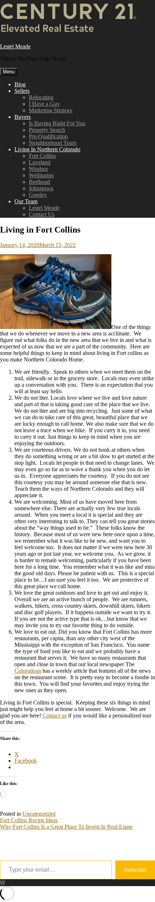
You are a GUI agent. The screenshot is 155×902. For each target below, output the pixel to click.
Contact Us (41, 214)
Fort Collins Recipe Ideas (29, 820)
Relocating (41, 97)
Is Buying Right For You (57, 123)
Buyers (22, 117)
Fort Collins (42, 156)
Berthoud (39, 182)
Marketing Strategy (50, 110)
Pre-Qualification (48, 136)
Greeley (38, 195)
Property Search (47, 130)
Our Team (25, 201)
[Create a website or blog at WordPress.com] (2, 883)
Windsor (38, 169)
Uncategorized (39, 814)
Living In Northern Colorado (47, 149)
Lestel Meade (15, 46)
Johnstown (41, 188)
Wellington (41, 175)
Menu (8, 71)
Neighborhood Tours (52, 143)
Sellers (22, 91)
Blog (20, 84)
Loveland (39, 162)
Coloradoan (27, 671)
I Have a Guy (44, 104)
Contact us (55, 715)
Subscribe (135, 870)
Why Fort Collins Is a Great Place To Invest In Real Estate (66, 827)
